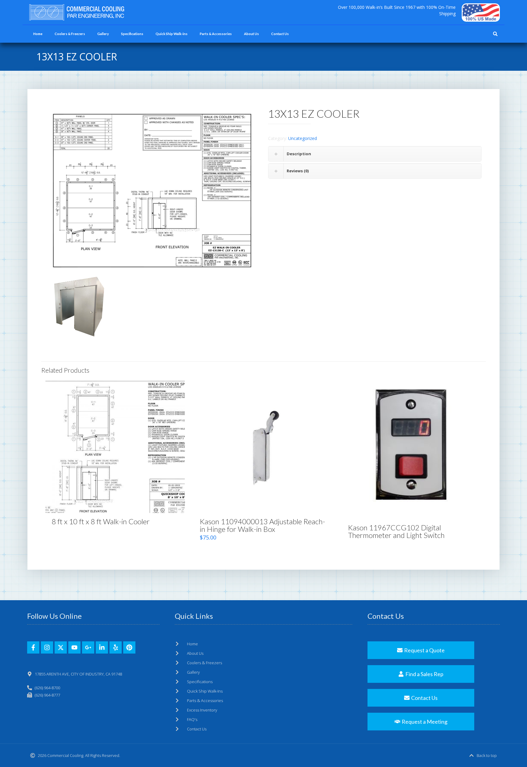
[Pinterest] (129, 647)
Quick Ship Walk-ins (172, 34)
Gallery (103, 34)
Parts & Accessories (216, 34)
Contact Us (280, 34)
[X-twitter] (61, 647)
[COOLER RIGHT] (79, 307)
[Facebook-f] (33, 647)
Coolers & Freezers (70, 34)
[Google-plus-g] (88, 647)
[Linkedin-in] (102, 647)
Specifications (132, 34)
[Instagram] (47, 647)
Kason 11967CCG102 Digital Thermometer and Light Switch (396, 531)
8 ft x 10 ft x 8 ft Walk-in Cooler (101, 521)
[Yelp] (115, 647)
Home (37, 34)
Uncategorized (302, 138)
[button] (495, 33)
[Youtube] (74, 647)
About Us (251, 34)
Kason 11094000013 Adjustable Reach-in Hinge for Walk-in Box (262, 525)
